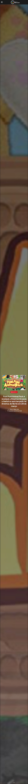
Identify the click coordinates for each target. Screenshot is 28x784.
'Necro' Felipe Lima (14, 409)
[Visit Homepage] (15, 2)
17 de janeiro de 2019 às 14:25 (14, 411)
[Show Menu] (2, 2)
